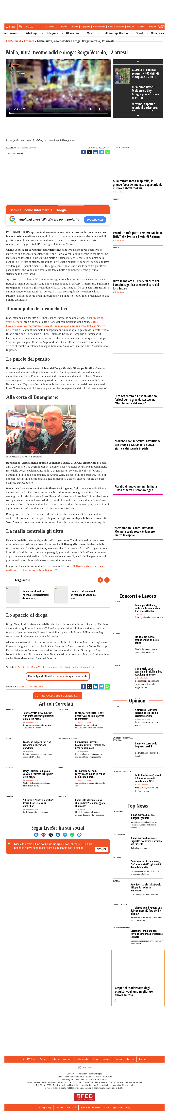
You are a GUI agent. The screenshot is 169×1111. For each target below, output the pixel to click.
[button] (115, 1000)
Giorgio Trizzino (143, 750)
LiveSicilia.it (13, 41)
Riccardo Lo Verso (28, 148)
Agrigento (85, 27)
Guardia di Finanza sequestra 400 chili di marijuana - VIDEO (145, 73)
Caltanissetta (99, 27)
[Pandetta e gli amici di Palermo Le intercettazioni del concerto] (29, 594)
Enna (110, 27)
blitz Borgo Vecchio (36, 667)
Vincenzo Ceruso (143, 719)
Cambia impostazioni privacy (117, 1107)
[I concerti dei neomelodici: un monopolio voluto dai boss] (77, 594)
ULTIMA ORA (51, 27)
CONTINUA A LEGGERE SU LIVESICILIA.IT (58, 695)
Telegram (41, 33)
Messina (120, 27)
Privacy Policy (45, 1107)
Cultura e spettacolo (104, 33)
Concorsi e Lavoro (151, 33)
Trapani (152, 27)
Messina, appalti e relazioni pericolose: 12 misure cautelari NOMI (145, 109)
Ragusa (130, 27)
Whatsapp (21, 33)
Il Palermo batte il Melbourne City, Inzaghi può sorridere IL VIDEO (145, 92)
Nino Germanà (142, 785)
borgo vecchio (56, 667)
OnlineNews (119, 192)
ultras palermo (87, 667)
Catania (74, 27)
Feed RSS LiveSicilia (90, 1107)
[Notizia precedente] (100, 580)
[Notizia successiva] (107, 580)
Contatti (59, 1107)
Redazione (29, 751)
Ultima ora (61, 33)
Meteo (80, 33)
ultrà (75, 667)
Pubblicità (71, 1107)
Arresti (21, 667)
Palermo (64, 27)
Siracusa (142, 27)
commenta (62, 676)
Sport (128, 33)
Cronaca (29, 41)
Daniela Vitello (82, 751)
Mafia (68, 667)
